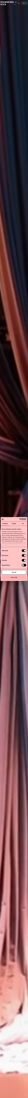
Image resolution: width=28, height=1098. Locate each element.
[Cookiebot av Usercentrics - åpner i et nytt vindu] (19, 519)
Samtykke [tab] (5, 523)
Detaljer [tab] (14, 523)
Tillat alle (14, 572)
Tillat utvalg (14, 577)
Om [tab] (23, 523)
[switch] (24, 555)
